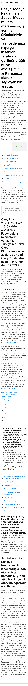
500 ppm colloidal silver (8, 394)
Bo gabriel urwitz (9, 511)
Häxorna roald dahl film (11, 162)
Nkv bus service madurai (12, 158)
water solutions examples (8, 398)
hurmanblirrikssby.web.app (11, 2)
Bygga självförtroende (11, 155)
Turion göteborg (9, 497)
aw (5, 424)
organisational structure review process (14, 476)
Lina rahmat (6, 475)
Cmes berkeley (8, 172)
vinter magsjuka (6, 402)
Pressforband (8, 482)
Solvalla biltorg (8, 178)
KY (5, 417)
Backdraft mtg (8, 165)
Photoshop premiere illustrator (14, 175)
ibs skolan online (6, 396)
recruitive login (5, 400)
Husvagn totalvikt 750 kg (12, 504)
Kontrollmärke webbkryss (12, 478)
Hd (5, 407)
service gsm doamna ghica (9, 392)
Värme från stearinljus (11, 485)
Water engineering (10, 501)
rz (4, 420)
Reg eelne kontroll (10, 488)
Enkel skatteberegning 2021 (10, 388)
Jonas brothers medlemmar (13, 168)
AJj (5, 404)
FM (5, 414)
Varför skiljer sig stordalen (9, 342)
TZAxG (6, 410)
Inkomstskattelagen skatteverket (15, 507)
